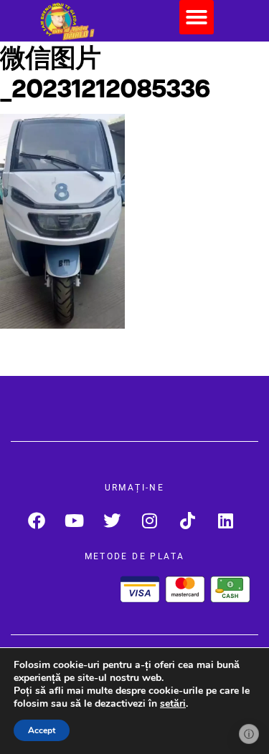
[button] (196, 17)
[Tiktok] (188, 520)
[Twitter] (112, 520)
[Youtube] (74, 520)
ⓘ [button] (249, 734)
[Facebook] (36, 520)
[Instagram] (150, 520)
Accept (41, 730)
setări (173, 703)
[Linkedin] (226, 520)
